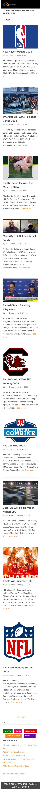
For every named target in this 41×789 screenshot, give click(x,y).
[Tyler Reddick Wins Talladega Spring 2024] (20, 100)
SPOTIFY (8, 731)
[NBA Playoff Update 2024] (20, 37)
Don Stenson (10, 55)
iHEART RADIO (30, 731)
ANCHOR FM (29, 736)
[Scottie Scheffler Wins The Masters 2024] (20, 168)
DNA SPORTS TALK (19, 784)
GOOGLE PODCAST (14, 736)
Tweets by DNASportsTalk (14, 774)
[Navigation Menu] (35, 4)
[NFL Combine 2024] (20, 431)
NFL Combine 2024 (14, 445)
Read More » (23, 145)
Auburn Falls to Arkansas (13, 752)
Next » (24, 717)
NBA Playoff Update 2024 (17, 51)
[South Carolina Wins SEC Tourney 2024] (20, 362)
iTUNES (18, 731)
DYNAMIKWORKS (21, 787)
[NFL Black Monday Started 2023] (20, 641)
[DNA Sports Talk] (10, 4)
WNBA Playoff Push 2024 (14, 755)
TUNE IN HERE (9, 13)
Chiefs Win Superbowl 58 (17, 581)
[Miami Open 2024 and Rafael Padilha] (20, 226)
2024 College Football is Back (16, 766)
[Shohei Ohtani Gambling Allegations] (20, 290)
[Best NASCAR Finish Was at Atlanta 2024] (20, 493)
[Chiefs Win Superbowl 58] (20, 562)
